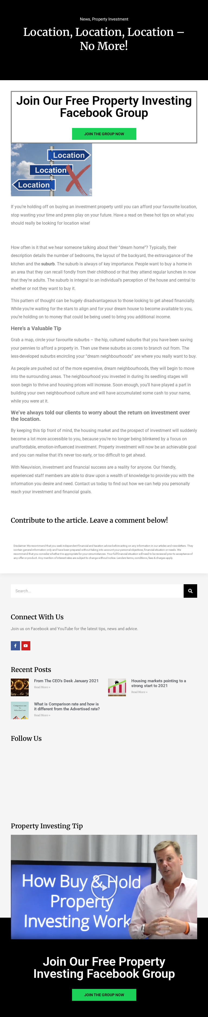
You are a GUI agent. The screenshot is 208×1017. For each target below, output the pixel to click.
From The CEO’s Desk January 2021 (66, 680)
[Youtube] (26, 645)
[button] (104, 887)
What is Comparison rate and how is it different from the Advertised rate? (67, 706)
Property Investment (110, 19)
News (85, 19)
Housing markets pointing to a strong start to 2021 (158, 683)
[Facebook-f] (15, 645)
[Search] (190, 591)
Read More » (42, 687)
